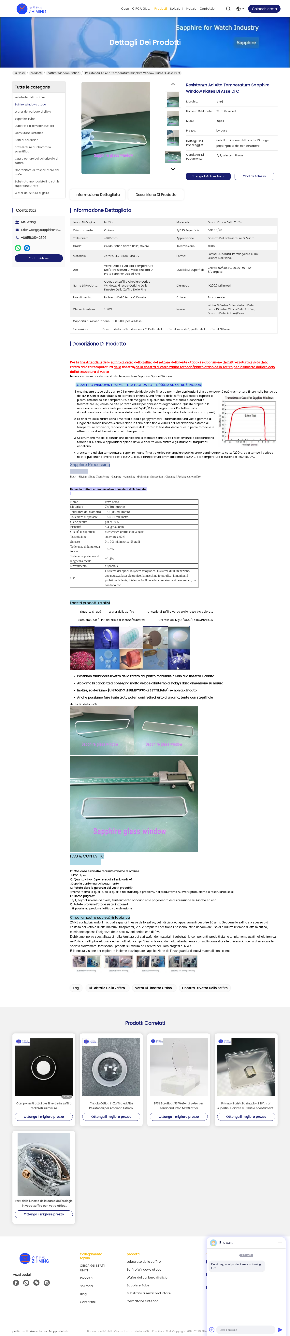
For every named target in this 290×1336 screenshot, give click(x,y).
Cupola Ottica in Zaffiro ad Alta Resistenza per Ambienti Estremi (111, 1105)
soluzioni (176, 8)
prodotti (160, 8)
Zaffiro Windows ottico (63, 73)
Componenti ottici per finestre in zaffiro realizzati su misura (43, 1105)
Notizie (191, 8)
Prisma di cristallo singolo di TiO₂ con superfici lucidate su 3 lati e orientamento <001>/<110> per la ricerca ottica (246, 1105)
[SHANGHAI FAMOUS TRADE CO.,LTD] (31, 9)
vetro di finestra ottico (153, 988)
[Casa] (34, 1263)
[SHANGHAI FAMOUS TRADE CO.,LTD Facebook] (16, 1283)
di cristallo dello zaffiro (107, 988)
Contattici (207, 8)
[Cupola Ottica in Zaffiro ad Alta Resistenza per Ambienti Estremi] (111, 1067)
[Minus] (280, 1242)
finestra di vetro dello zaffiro (205, 988)
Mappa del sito (59, 1331)
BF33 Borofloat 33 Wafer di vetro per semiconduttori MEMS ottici (178, 1105)
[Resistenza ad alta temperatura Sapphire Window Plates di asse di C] (115, 128)
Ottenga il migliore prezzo (208, 176)
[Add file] (212, 1329)
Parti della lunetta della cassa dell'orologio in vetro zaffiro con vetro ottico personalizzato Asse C (44, 1203)
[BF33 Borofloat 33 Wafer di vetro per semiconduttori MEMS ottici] (179, 1067)
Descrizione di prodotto (156, 194)
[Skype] (27, 248)
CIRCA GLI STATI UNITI (141, 8)
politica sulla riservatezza (29, 1331)
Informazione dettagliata (98, 194)
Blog (83, 1294)
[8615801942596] (26, 1283)
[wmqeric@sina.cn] (46, 1283)
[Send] (280, 1329)
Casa (125, 8)
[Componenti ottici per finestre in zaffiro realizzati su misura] (44, 1067)
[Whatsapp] (18, 248)
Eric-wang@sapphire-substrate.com (50, 230)
